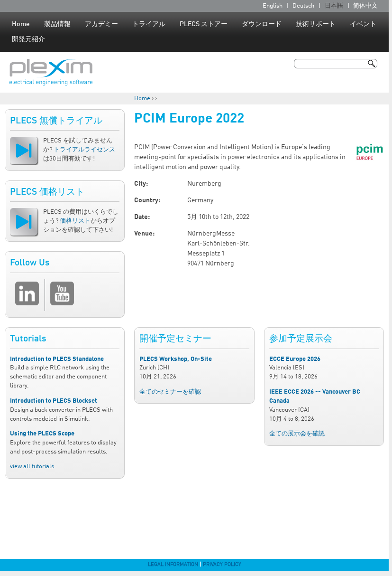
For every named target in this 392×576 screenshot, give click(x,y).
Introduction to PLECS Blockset (53, 401)
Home (21, 24)
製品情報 (57, 24)
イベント (363, 24)
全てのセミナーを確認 (170, 392)
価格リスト (75, 221)
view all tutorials (32, 466)
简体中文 (365, 6)
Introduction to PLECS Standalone (57, 359)
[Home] (51, 72)
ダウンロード (262, 24)
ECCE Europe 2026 (294, 359)
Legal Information (173, 564)
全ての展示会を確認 (297, 434)
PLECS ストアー (204, 24)
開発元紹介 (28, 39)
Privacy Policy (222, 564)
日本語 (334, 6)
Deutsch (303, 6)
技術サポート (316, 24)
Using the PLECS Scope (42, 434)
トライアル (148, 24)
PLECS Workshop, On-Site (175, 359)
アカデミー (101, 24)
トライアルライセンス (84, 150)
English (273, 6)
